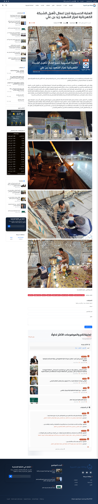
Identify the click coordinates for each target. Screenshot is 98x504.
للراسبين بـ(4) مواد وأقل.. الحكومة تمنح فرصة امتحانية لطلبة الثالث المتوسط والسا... (14, 46)
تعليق (91, 316)
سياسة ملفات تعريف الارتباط (16, 499)
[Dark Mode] (3, 5)
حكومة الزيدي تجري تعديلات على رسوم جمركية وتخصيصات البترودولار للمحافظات (13, 34)
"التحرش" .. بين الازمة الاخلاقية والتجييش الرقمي (73, 390)
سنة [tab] (76, 348)
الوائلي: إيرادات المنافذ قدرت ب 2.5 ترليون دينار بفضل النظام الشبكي (68, 381)
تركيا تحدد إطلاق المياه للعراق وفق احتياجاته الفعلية (14, 58)
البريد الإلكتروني (89, 311)
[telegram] (82, 472)
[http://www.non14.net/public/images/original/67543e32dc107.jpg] (60, 214)
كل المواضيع (89, 1)
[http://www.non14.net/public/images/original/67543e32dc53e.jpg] (60, 125)
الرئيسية (94, 1)
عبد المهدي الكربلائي (56, 295)
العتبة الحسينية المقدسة (79, 295)
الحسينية (44, 295)
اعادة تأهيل (30, 295)
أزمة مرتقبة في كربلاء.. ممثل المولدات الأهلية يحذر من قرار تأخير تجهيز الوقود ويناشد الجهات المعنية (60, 435)
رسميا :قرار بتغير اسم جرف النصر (78, 400)
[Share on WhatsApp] (31, 23)
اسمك (91, 306)
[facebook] (90, 472)
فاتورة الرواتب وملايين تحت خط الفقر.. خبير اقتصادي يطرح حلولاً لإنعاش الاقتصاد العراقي (63, 418)
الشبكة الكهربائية (37, 295)
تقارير (53, 5)
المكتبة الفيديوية (29, 5)
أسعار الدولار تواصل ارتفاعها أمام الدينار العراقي (13, 40)
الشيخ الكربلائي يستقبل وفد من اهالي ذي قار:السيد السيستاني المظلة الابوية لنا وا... (14, 191)
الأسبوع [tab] (84, 348)
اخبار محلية (59, 5)
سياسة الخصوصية (27, 499)
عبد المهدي (49, 295)
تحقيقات (48, 5)
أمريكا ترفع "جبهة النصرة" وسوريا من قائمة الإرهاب (15, 16)
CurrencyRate (22, 176)
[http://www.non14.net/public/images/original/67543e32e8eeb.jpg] (60, 263)
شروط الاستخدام (35, 499)
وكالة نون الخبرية (65, 295)
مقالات (37, 5)
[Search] (6, 5)
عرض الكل (32, 337)
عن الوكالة (42, 499)
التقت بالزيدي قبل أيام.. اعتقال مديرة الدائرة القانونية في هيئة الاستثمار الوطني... (14, 184)
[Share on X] (32, 23)
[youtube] (86, 472)
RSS (78, 1)
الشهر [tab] (79, 348)
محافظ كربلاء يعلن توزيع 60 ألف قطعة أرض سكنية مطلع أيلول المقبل (66, 444)
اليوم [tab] (88, 348)
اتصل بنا (81, 1)
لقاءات (42, 5)
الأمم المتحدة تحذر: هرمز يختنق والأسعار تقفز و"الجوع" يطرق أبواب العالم (14, 22)
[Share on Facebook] (34, 23)
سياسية (64, 23)
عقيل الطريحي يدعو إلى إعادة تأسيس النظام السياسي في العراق (68, 426)
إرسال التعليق (88, 326)
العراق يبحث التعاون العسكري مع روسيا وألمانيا (13, 53)
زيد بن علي (71, 295)
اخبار (66, 5)
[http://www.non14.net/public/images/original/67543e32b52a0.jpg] (60, 165)
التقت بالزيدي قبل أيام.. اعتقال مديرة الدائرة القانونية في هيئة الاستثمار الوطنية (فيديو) (65, 359)
